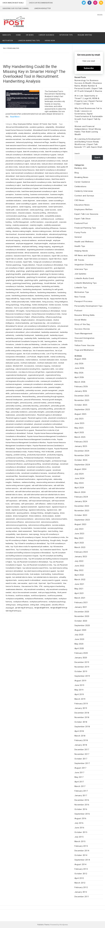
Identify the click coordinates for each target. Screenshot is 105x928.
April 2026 (79, 377)
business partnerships (14, 197)
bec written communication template (36, 139)
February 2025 (81, 442)
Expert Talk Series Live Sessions (36, 259)
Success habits (26, 528)
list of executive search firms (43, 351)
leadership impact (56, 335)
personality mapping (29, 409)
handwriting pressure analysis (23, 296)
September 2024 (82, 464)
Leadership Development (24, 335)
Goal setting (10, 271)
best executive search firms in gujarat (52, 145)
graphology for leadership (15, 277)
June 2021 (79, 584)
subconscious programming (16, 525)
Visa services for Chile (29, 586)
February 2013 (81, 869)
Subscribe (89, 68)
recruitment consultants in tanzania (34, 473)
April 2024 (79, 487)
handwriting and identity (50, 286)
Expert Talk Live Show (60, 256)
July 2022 (79, 561)
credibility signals (27, 228)
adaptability (49, 127)
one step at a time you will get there (31, 372)
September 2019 (82, 676)
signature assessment (28, 507)
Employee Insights (41, 243)
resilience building (28, 482)
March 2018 (80, 736)
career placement (22, 210)
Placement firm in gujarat (25, 430)
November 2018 (82, 717)
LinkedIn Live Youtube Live (50, 344)
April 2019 (79, 694)
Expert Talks (27, 262)
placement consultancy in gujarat (28, 421)
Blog (15, 124)
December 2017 (82, 749)
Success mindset (39, 528)
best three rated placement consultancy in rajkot (39, 191)
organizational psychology (16, 378)
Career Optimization (55, 207)
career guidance (12, 207)
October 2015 (81, 832)
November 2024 (82, 455)
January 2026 (81, 391)
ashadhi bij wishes (39, 133)
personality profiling (45, 409)
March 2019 (80, 699)
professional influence (14, 464)
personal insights (12, 403)
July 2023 (79, 529)
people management (49, 390)
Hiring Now (50, 40)
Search (77, 153)
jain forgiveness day (37, 323)
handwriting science (42, 296)
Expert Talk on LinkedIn (14, 259)
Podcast (30, 433)
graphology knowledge (14, 280)
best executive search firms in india (19, 148)
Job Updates (80, 274)
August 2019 (80, 680)
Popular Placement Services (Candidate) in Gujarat (34, 449)
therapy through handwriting (38, 540)
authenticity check (19, 136)
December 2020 (82, 612)
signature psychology (20, 510)
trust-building (46, 574)
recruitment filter (12, 476)
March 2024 (80, 492)
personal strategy (54, 403)
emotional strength (45, 240)
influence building (37, 317)
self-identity (23, 501)
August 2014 (80, 864)
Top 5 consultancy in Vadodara (27, 550)
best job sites (35, 164)
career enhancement (58, 204)
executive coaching (47, 253)
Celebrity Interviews (84, 191)
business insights (56, 194)
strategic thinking (36, 513)
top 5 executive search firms (50, 550)
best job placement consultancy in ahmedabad (39, 158)
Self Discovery (34, 498)
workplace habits (51, 599)
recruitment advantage (50, 464)
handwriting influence (28, 292)
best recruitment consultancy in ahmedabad (27, 173)
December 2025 (82, 396)
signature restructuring (37, 510)
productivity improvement (36, 455)
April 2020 (79, 648)
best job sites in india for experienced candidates (37, 167)
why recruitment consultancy (34, 589)
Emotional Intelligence (55, 237)
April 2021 (79, 593)
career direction (43, 204)
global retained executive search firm (38, 268)
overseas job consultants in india (35, 387)
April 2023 (79, 543)
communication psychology (16, 216)
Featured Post (81, 223)
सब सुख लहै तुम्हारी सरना (41, 608)
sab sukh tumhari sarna (19, 498)
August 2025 (80, 414)
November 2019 (82, 667)
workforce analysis (23, 595)
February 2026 (81, 386)
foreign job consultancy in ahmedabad (47, 262)
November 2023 (82, 510)
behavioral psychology (24, 142)
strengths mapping (52, 513)
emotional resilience (29, 240)
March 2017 (80, 786)
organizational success (35, 378)
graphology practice (46, 280)
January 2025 (81, 446)
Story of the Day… (83, 324)
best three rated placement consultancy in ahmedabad (42, 185)
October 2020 (81, 621)
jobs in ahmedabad (33, 332)
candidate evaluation (13, 201)
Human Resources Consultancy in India (46, 314)
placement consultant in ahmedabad (19, 424)
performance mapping (53, 393)
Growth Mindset (50, 283)
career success (50, 210)
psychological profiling (32, 464)
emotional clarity (26, 237)
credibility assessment (52, 225)
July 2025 (79, 419)
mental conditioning (57, 357)
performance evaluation (19, 393)
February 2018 (81, 740)
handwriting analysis (32, 286)
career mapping (25, 207)
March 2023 (80, 547)
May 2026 (79, 373)
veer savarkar (22, 583)
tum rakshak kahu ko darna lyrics (46, 577)
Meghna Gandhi (43, 357)
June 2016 (79, 828)
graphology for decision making (52, 274)
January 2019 (81, 708)
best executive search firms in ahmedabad (21, 145)
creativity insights (36, 225)
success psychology (55, 528)
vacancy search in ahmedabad (29, 580)
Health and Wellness (84, 241)
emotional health (39, 237)
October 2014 (81, 855)
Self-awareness (61, 498)
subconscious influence (15, 522)
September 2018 (82, 726)
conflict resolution (37, 222)
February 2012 (81, 887)
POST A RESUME (48, 452)
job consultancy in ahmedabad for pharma (40, 326)
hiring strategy (25, 305)
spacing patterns (23, 513)
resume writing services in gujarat (18, 485)
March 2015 (80, 841)
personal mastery (40, 403)
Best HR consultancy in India (33, 152)
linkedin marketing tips (22, 347)
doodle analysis (42, 234)
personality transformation (26, 415)
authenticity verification (51, 136)
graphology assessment (54, 271)
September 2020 (82, 625)
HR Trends (43, 124)
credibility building (12, 228)
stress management (20, 516)
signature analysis (12, 507)
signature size (52, 510)
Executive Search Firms (22, 256)
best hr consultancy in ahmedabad (45, 148)
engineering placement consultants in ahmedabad (45, 250)
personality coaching (13, 406)
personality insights (13, 409)
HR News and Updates (85, 255)
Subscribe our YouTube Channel (16, 8)
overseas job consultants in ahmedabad (38, 384)
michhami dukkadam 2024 (47, 363)
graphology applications (35, 271)
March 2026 (80, 382)
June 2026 (79, 368)
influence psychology (53, 317)
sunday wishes (11, 531)
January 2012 (81, 892)
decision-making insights (21, 231)
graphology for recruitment (36, 277)
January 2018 (81, 745)
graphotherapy (37, 283)
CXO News (79, 200)
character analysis (24, 213)
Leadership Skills (30, 338)
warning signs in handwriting (54, 586)
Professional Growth (52, 458)
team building (53, 531)
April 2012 (79, 878)
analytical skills (11, 133)
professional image (59, 461)
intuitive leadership (22, 323)
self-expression (11, 501)
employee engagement (24, 243)
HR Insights (20, 311)
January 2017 (81, 795)
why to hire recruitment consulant (25, 592)
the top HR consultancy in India (53, 537)
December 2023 (82, 506)
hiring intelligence (61, 302)
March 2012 (80, 883)
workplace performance (38, 602)
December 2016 (82, 800)
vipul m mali (33, 583)
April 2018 (79, 731)
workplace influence (20, 602)
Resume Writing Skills (85, 315)
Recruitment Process (43, 476)
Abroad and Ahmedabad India (17, 127)
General (36, 124)
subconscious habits (59, 519)
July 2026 (79, 363)
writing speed (45, 605)
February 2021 (81, 602)
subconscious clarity (42, 519)
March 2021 (80, 598)
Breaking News (81, 177)
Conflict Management (21, 222)
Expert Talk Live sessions (41, 256)
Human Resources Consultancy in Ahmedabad (43, 311)
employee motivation (57, 243)
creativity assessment (20, 225)
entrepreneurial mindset (14, 253)
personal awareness (13, 396)
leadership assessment (50, 332)
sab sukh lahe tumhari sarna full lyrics (33, 488)
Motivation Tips (82, 292)
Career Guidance (46, 35)
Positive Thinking (34, 452)
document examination (26, 234)
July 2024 (79, 474)
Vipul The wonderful (54, 583)
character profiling (39, 213)
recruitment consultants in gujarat (39, 470)
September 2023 (82, 520)
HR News (30, 35)
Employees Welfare (25, 124)
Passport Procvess (83, 301)
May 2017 (79, 777)
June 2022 (79, 566)
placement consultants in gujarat (18, 427)
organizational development (16, 375)
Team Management (83, 333)
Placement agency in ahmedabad (49, 415)
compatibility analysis (53, 216)
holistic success (55, 305)
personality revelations (19, 412)
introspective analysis (44, 320)
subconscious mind (32, 522)
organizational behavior (54, 372)
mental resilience (31, 360)
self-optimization (27, 504)
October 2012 (81, 873)
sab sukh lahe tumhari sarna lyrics (27, 491)
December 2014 (82, 850)
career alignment (29, 201)
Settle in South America (55, 504)
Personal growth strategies (52, 400)
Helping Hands (81, 251)
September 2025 (82, 409)
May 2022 (79, 570)
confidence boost (47, 219)
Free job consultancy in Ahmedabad (49, 265)
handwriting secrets (58, 296)
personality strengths (36, 412)
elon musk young (12, 237)
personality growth (58, 406)
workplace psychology (57, 602)
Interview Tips (66, 35)
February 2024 (81, 497)
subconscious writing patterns (39, 525)
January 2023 (81, 556)
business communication (39, 194)
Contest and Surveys (84, 196)
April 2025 (79, 432)
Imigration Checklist (84, 264)
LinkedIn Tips (81, 287)
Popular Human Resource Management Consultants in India (34, 439)
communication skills (36, 216)
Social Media (80, 320)
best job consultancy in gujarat (45, 155)
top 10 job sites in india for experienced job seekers (29, 546)
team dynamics (22, 534)
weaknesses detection (14, 589)
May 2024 (79, 483)
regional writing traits (44, 479)
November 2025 (82, 400)
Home (18, 35)
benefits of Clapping (57, 142)
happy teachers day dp (40, 299)
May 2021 (79, 589)
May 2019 (79, 690)
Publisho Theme (43, 925)
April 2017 (79, 782)
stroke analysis (48, 516)
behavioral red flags (41, 142)
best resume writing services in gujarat (30, 176)
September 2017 (82, 763)
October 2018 (81, 722)
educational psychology (58, 234)
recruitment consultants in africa (39, 467)
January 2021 (81, 607)
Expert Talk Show (55, 259)
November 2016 (82, 805)
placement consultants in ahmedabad (48, 424)
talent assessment (25, 531)
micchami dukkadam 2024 (49, 360)
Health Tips (80, 246)
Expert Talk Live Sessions (86, 214)
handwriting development (32, 289)
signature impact (44, 507)
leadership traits (44, 338)
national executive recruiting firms (28, 369)
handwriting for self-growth (53, 289)
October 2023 (81, 515)
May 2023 (79, 538)
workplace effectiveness (34, 599)
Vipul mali (42, 583)
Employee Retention (13, 247)
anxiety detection (24, 133)
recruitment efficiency (56, 473)
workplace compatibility (15, 599)
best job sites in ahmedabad (52, 164)
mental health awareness (15, 360)
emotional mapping (13, 240)
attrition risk (51, 133)
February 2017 (81, 791)
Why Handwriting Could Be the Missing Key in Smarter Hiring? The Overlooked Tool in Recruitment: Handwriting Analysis (34, 74)
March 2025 (80, 437)
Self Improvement (47, 498)
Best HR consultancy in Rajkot (56, 152)
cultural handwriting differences (46, 228)
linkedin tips (27, 351)
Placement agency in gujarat (16, 418)
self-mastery (15, 504)
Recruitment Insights (26, 476)
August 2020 (80, 630)
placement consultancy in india (52, 421)
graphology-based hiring (21, 283)
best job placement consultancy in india (46, 161)
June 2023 (79, 533)
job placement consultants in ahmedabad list (40, 329)
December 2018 (82, 713)
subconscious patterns (49, 522)
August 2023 (80, 524)
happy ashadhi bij (12, 299)
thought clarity (55, 540)
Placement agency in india (37, 418)
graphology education (30, 274)
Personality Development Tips (88, 306)
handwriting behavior (13, 289)
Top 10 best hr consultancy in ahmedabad (30, 543)
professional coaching (14, 458)
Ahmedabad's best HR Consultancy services (49, 130)
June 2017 (79, 772)
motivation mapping (42, 366)
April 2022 (79, 575)
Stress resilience (35, 516)
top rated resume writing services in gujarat (40, 571)
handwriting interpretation (46, 292)
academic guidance (37, 127)
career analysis (41, 201)
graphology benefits (13, 274)
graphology (20, 271)
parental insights (54, 387)
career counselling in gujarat (26, 204)
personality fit (45, 406)
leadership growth (42, 335)
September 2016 (82, 814)
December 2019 (82, 662)
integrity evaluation (28, 320)
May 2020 (79, 644)
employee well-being (29, 247)
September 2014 (82, 860)
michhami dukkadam (28, 363)
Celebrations (80, 186)
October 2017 (81, 759)
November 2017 (82, 754)
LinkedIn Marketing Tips (29, 40)
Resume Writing (85, 35)
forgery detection (28, 265)
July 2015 (79, 837)
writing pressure (23, 605)
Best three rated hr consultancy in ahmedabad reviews (30, 179)
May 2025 (79, 428)
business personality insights (34, 197)
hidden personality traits (20, 302)
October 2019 (81, 671)
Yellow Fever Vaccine (84, 345)
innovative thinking (13, 320)
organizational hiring (53, 375)
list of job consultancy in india (34, 354)
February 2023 (81, 552)
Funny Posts (80, 232)
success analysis (58, 525)
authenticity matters (35, 136)
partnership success (33, 390)
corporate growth (51, 222)
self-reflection (40, 504)
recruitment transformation (25, 479)
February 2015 (81, 846)
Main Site (7, 35)
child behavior (52, 213)
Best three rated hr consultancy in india (37, 182)
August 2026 (80, 359)
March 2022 (80, 579)
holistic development (40, 305)
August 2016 (80, 818)
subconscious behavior (24, 519)
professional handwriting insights (38, 461)
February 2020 (81, 653)
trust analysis (35, 574)
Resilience (16, 482)
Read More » (15, 117)
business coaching (22, 194)
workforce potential (55, 595)
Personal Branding (29, 396)
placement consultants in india (42, 427)
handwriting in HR (12, 292)
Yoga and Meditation (84, 350)
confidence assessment (30, 219)
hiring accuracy (47, 302)
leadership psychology (14, 338)
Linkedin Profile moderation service (45, 347)
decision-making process (41, 231)
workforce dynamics (38, 595)
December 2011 (82, 896)
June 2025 (79, 423)
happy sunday (25, 299)
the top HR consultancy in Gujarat (28, 537)
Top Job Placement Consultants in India (37, 565)
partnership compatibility (15, 390)
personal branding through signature (50, 396)
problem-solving (20, 455)
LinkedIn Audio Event (84, 278)
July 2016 (79, 823)
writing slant (34, 605)
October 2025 (81, 405)
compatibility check (13, 219)
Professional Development (34, 458)
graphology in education (57, 277)
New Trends (52, 124)
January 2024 (81, 501)
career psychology (36, 210)
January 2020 (81, 657)
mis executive (29, 366)
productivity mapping (55, 455)
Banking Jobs (81, 168)
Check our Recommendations (41, 3)
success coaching (12, 528)
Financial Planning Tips (85, 228)
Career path (10, 210)
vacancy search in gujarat (51, 580)
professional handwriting (15, 461)
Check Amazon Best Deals (13, 3)
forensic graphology (13, 265)
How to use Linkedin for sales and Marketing (30, 308)
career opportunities (39, 207)
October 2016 (81, 809)
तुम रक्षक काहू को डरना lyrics (24, 608)
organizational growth (36, 375)
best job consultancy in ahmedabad (19, 155)
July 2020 (79, 635)
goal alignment (59, 268)
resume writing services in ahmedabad (50, 482)
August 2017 (80, 768)
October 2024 (81, 460)
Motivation (8, 40)
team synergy (34, 534)
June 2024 (79, 478)
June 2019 (79, 685)
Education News (82, 205)
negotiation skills (47, 369)
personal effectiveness (32, 400)
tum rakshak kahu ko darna (22, 577)
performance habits (37, 393)
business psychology (54, 197)
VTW (40, 586)
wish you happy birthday (47, 592)
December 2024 (82, 451)
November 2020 (82, 616)
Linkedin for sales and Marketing (27, 344)
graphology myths (31, 280)
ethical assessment (32, 253)
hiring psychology (12, 305)
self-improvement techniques (39, 501)
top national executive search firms (35, 568)
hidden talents (35, 302)
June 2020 (79, 639)
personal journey (26, 403)
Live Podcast (31, 357)
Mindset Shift (18, 366)
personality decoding (30, 406)
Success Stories (82, 329)
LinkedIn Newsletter (42, 8)
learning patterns (51, 341)
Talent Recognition (40, 531)
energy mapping (45, 247)
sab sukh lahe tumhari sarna (42, 485)
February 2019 (81, 703)
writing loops (11, 605)
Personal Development (14, 400)
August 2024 (80, 469)
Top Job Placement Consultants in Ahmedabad (30, 562)
